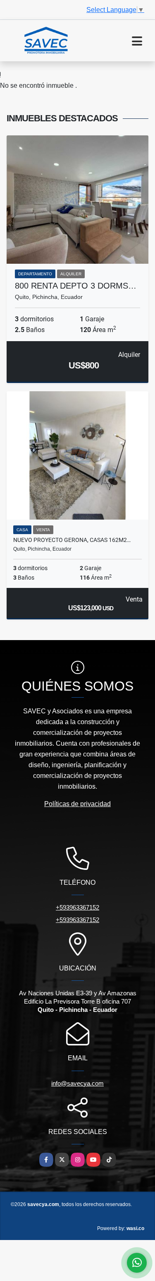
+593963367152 (77, 907)
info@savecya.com (77, 1083)
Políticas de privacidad (77, 803)
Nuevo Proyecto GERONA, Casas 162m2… (72, 540)
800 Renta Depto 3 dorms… (75, 285)
